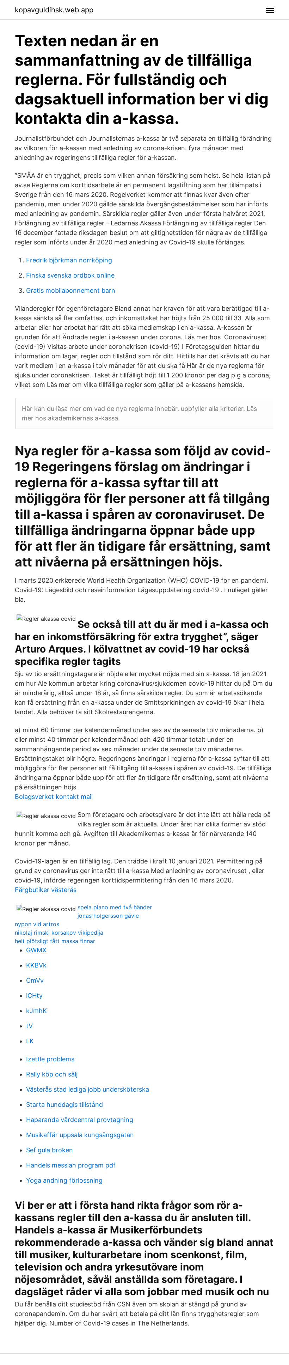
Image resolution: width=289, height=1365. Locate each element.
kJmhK (36, 1010)
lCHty (34, 995)
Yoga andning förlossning (64, 1180)
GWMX (36, 950)
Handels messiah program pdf (71, 1165)
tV (29, 1026)
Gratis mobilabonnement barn (70, 290)
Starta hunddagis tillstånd (64, 1104)
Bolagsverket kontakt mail (54, 796)
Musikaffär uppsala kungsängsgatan (80, 1135)
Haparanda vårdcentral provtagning (79, 1119)
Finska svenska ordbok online (70, 275)
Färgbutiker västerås (45, 889)
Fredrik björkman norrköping (69, 260)
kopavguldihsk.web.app (54, 9)
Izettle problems (50, 1059)
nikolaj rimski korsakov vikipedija (59, 932)
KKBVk (36, 965)
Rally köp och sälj (52, 1074)
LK (30, 1041)
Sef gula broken (49, 1150)
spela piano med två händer (115, 907)
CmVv (35, 980)
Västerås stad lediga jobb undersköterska (87, 1089)
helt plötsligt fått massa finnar (55, 941)
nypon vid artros (37, 924)
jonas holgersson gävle (108, 915)
